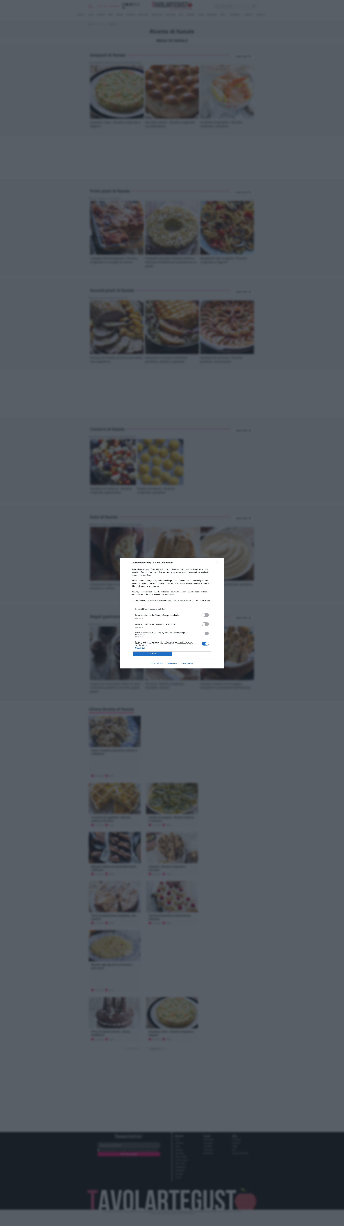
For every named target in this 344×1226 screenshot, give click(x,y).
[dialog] (172, 613)
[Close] (218, 562)
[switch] (205, 615)
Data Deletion (157, 663)
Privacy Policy (187, 663)
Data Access (172, 663)
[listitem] (172, 609)
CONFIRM (153, 654)
